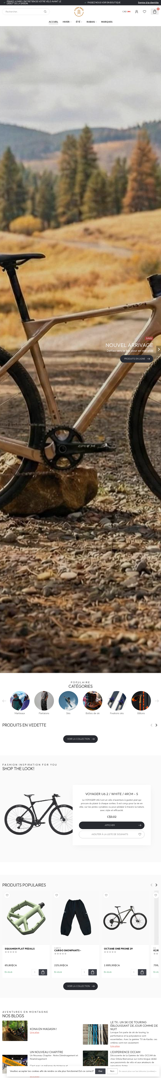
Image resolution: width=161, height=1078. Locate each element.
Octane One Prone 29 (118, 948)
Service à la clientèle (148, 2)
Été (78, 21)
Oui (100, 1071)
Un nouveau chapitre (46, 1052)
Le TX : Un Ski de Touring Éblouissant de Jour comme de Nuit (134, 1025)
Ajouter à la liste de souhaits (110, 834)
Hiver (66, 21)
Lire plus (34, 1032)
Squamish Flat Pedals (20, 948)
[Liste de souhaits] (144, 11)
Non (112, 1071)
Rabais (91, 21)
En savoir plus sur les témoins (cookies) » (137, 1071)
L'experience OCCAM (125, 1052)
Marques (106, 21)
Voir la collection (78, 738)
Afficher (110, 825)
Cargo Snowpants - (67, 950)
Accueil (53, 21)
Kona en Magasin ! (43, 1029)
